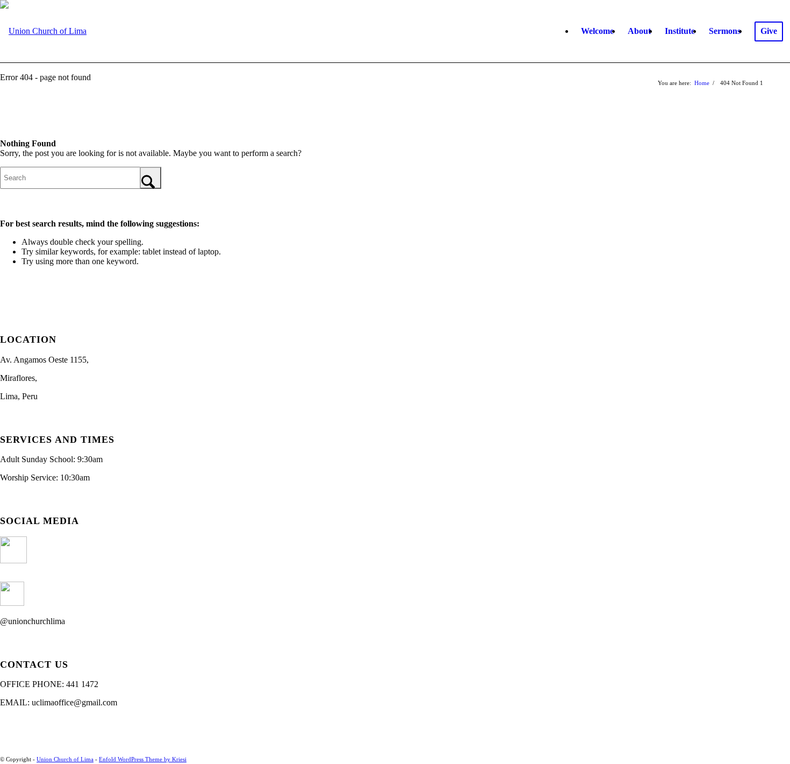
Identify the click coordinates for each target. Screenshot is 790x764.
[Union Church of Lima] (43, 31)
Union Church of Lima (65, 759)
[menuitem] (597, 31)
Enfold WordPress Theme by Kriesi (142, 759)
